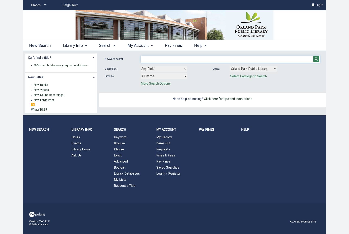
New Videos (41, 89)
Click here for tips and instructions (228, 99)
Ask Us (76, 155)
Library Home (80, 149)
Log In (319, 4)
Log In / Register (168, 173)
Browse (119, 143)
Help (245, 129)
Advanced (121, 161)
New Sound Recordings (48, 95)
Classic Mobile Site (303, 221)
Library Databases (127, 173)
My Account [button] (138, 45)
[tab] (61, 57)
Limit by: (110, 76)
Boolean (119, 167)
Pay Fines (173, 45)
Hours (75, 137)
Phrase (119, 149)
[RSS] (33, 105)
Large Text (70, 5)
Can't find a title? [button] (39, 58)
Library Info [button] (73, 45)
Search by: (111, 68)
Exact (118, 155)
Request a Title (124, 186)
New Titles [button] (35, 77)
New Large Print (44, 100)
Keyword (120, 137)
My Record (164, 137)
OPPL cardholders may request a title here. (61, 65)
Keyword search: (115, 58)
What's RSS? (39, 109)
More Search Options (156, 83)
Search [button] (105, 45)
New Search (40, 45)
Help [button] (199, 45)
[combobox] (164, 69)
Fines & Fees (165, 155)
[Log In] (313, 4)
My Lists (120, 180)
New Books (41, 84)
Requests (163, 149)
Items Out (163, 143)
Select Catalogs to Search (248, 76)
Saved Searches (167, 167)
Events (76, 143)
